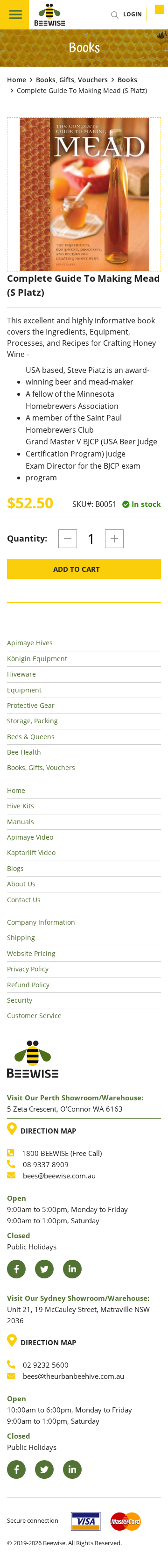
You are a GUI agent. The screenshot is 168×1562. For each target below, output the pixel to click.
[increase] (114, 538)
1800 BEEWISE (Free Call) (62, 1153)
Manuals (20, 821)
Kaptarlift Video (31, 852)
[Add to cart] (154, 15)
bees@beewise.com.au (59, 1175)
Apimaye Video (30, 837)
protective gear (31, 705)
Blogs (15, 868)
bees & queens (31, 736)
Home (16, 79)
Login (132, 14)
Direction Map (46, 1128)
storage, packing (32, 720)
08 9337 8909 (46, 1164)
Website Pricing (31, 953)
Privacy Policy (28, 968)
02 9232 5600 (46, 1364)
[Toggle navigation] (14, 14)
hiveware (21, 674)
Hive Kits (20, 805)
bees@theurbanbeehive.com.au (73, 1376)
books (127, 79)
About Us (21, 883)
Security (19, 1000)
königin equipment (37, 658)
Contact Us (24, 899)
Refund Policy (28, 984)
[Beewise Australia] (50, 14)
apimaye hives (30, 642)
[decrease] (67, 538)
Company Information (41, 922)
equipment (24, 689)
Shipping (21, 937)
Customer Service (34, 1015)
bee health (24, 752)
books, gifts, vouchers (72, 79)
